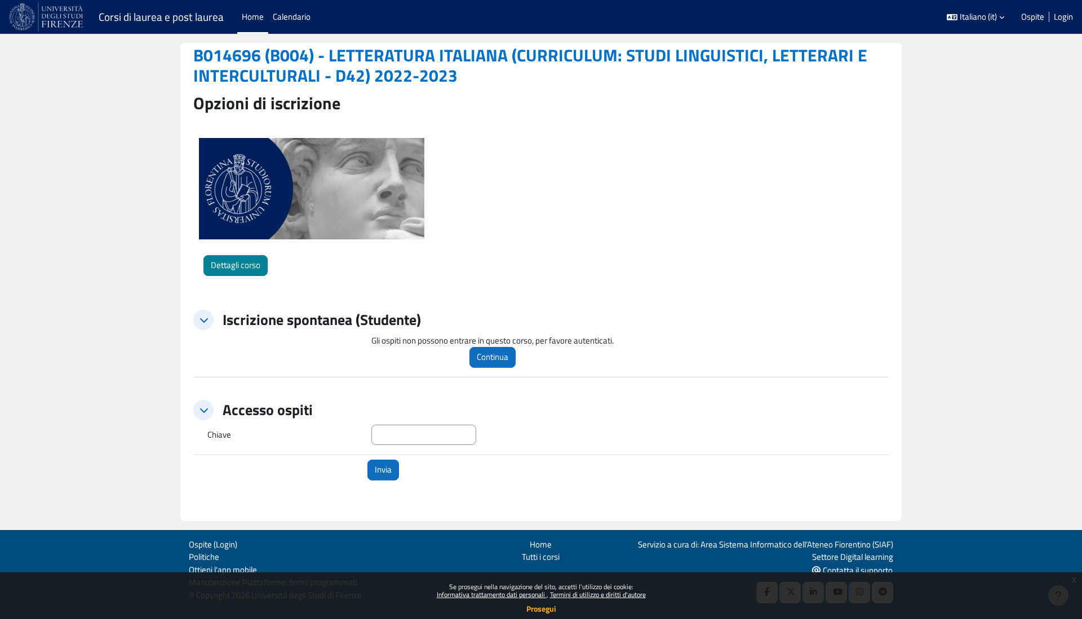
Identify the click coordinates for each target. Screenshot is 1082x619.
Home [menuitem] (253, 16)
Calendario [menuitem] (292, 16)
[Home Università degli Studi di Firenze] (47, 17)
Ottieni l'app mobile (223, 569)
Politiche (204, 556)
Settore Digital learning (852, 556)
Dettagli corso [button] (235, 265)
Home (541, 544)
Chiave (219, 435)
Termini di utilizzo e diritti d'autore (598, 594)
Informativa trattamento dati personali (492, 594)
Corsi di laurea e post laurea (161, 17)
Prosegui (541, 608)
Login (1063, 17)
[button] (975, 17)
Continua (492, 356)
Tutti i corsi (541, 556)
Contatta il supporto (857, 570)
